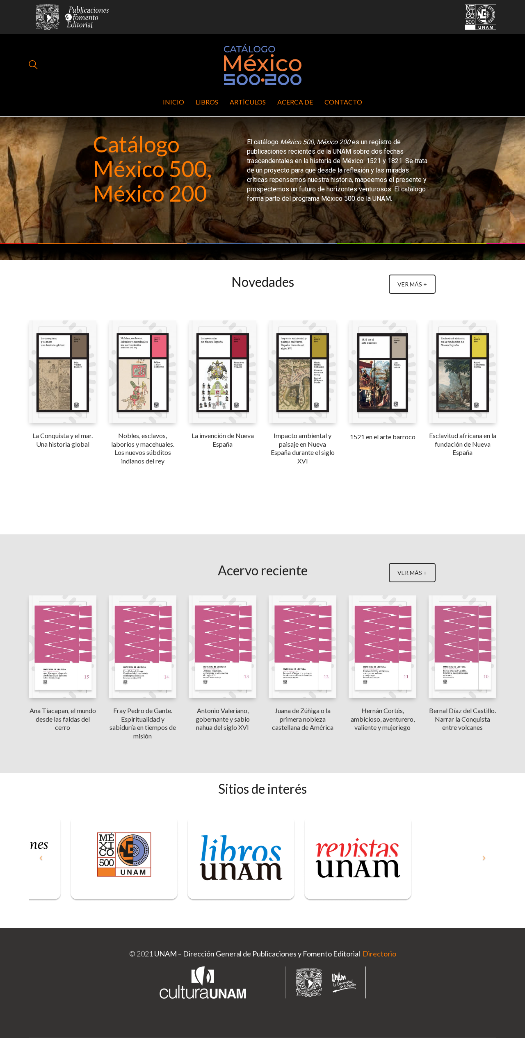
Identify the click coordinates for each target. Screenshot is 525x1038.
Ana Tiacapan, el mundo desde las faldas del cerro (63, 718)
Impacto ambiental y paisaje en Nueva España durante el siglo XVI (303, 448)
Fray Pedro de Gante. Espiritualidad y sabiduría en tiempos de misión (143, 723)
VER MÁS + (412, 284)
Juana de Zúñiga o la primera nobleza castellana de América (302, 718)
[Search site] (33, 65)
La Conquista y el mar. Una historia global (62, 440)
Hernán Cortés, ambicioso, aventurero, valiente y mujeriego (383, 718)
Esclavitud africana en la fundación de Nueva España (462, 444)
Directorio (378, 953)
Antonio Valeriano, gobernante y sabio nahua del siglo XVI (223, 718)
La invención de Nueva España (223, 440)
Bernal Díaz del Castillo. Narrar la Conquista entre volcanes (462, 718)
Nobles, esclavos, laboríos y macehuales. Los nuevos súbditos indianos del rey (142, 448)
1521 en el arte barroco (382, 437)
